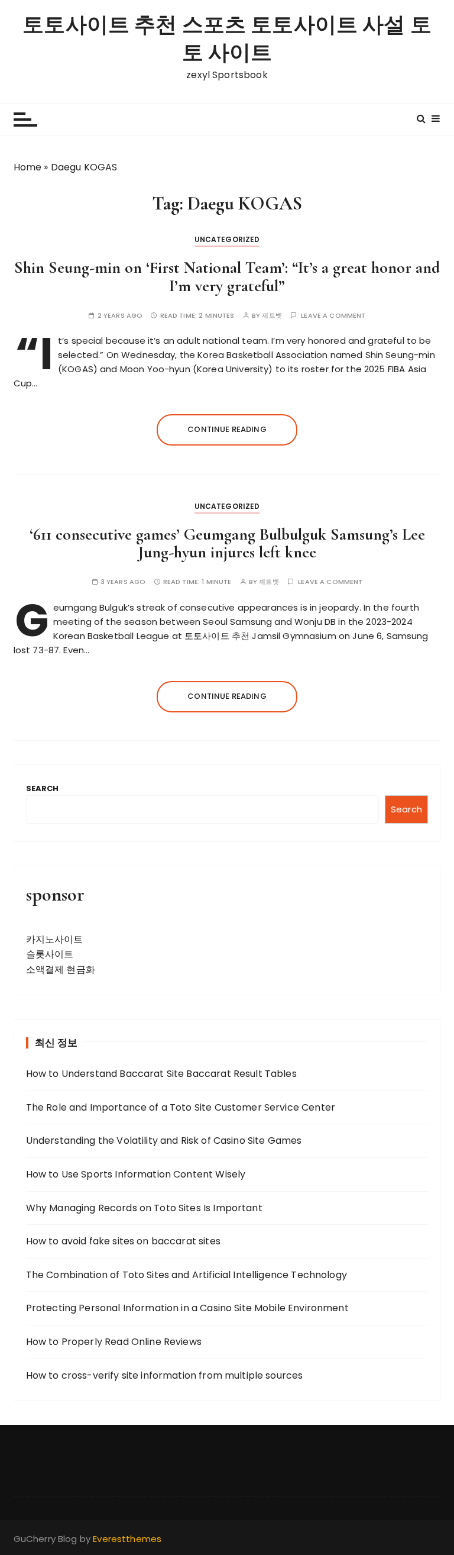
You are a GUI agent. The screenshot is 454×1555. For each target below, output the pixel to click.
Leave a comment (333, 315)
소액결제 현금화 (60, 969)
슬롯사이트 (50, 954)
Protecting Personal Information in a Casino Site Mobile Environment (187, 1308)
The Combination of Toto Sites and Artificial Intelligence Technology (186, 1275)
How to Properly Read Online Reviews (114, 1341)
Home (28, 167)
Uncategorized (227, 239)
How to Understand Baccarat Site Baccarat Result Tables (161, 1073)
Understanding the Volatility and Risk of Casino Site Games (164, 1140)
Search (42, 788)
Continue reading (226, 429)
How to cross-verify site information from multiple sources (164, 1375)
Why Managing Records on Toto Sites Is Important (144, 1208)
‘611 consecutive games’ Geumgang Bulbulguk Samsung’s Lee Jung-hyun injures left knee (227, 543)
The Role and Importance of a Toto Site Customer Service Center (180, 1107)
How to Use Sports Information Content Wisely (136, 1174)
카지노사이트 (54, 939)
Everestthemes (127, 1539)
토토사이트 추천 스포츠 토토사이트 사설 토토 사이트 (226, 39)
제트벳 (271, 315)
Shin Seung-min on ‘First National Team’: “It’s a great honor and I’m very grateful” (227, 276)
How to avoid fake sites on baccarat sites (123, 1241)
